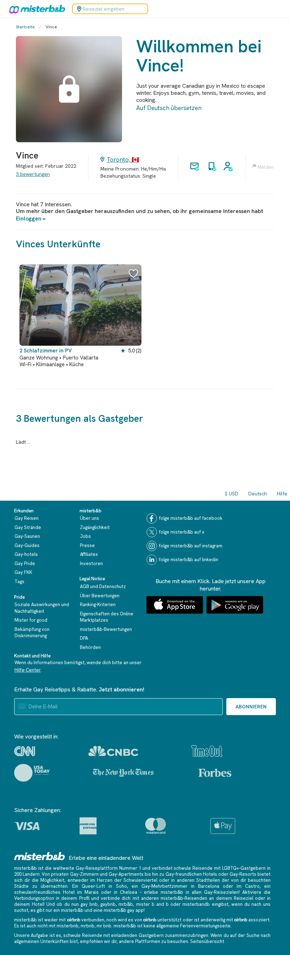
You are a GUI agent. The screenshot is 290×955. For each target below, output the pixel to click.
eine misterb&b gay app (118, 910)
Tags (19, 582)
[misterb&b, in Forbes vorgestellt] (215, 772)
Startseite (25, 27)
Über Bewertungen (100, 596)
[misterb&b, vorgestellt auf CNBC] (113, 751)
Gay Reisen (26, 518)
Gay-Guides (27, 545)
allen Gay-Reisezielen (215, 892)
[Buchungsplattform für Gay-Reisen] (39, 856)
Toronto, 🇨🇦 (123, 159)
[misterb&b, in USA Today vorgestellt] (32, 773)
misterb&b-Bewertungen (106, 629)
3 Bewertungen (33, 174)
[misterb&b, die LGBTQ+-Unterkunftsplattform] (35, 8)
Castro (252, 886)
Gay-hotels (26, 554)
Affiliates (89, 554)
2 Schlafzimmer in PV (45, 350)
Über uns (89, 518)
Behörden (90, 647)
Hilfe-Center (27, 670)
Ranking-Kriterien (98, 605)
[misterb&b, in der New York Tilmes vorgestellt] (123, 773)
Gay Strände (27, 527)
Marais (92, 892)
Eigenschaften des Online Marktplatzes (106, 617)
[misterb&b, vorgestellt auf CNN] (24, 751)
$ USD (231, 493)
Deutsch (257, 493)
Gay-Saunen (27, 536)
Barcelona (208, 886)
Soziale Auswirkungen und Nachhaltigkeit (41, 608)
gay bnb (89, 904)
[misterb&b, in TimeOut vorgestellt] (206, 751)
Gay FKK (23, 572)
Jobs (85, 536)
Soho (121, 886)
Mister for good (30, 620)
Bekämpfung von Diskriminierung (32, 632)
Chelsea (128, 892)
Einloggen (28, 218)
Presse (87, 545)
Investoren (91, 563)
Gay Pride (24, 563)
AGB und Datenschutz (103, 586)
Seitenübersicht (207, 941)
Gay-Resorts (243, 874)
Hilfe (282, 493)
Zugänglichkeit (95, 527)
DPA (84, 638)
